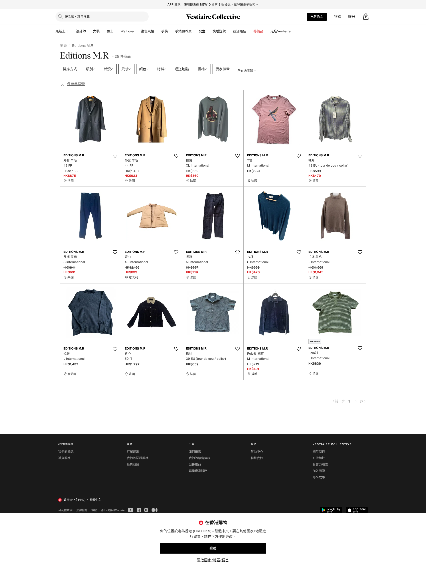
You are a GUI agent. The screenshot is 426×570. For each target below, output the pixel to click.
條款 (94, 510)
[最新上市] (72, 31)
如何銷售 (195, 451)
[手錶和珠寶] (195, 31)
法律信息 (82, 510)
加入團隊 (319, 471)
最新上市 (62, 31)
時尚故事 (319, 477)
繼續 (213, 548)
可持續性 (319, 458)
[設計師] (89, 31)
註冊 (351, 16)
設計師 (81, 31)
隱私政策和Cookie (112, 510)
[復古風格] (158, 31)
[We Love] (137, 31)
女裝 (96, 31)
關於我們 (319, 451)
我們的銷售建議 (199, 458)
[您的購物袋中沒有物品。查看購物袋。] (366, 17)
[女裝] (103, 31)
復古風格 (147, 31)
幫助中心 (257, 451)
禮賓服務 (64, 458)
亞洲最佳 (239, 31)
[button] (366, 17)
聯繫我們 (257, 458)
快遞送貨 (219, 31)
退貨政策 (133, 464)
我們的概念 (66, 451)
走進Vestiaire (280, 31)
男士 (110, 31)
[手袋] (171, 31)
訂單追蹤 (133, 451)
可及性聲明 (65, 510)
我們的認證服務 (137, 458)
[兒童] (209, 31)
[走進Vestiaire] (294, 31)
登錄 (337, 16)
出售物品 (317, 16)
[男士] (117, 31)
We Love (127, 31)
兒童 (202, 31)
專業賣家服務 (198, 471)
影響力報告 (320, 464)
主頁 (63, 45)
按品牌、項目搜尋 (77, 16)
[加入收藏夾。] (115, 155)
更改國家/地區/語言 (213, 560)
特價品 (258, 31)
